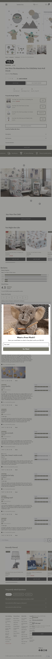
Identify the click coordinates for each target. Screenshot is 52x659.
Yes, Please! (26, 349)
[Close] (48, 306)
